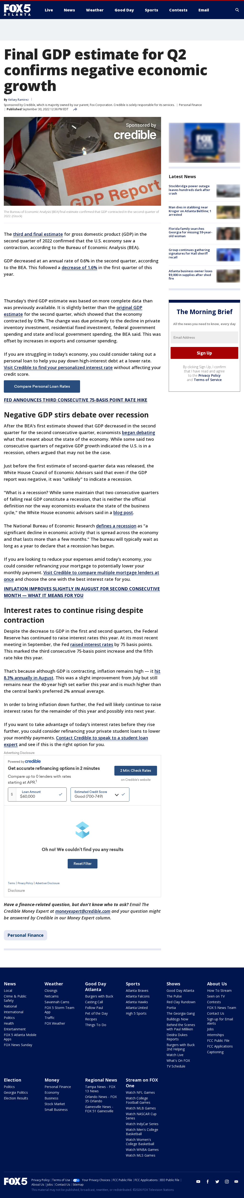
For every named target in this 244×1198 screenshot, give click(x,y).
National (10, 1006)
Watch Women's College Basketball (140, 1141)
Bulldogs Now (177, 1019)
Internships (215, 1035)
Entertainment (15, 1029)
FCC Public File (218, 1040)
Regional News (101, 1080)
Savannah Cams (57, 1002)
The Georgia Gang (181, 1013)
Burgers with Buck (99, 996)
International (13, 1012)
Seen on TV (216, 996)
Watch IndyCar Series (142, 1124)
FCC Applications (220, 1046)
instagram (227, 1181)
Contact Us (215, 1013)
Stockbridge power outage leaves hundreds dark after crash (189, 189)
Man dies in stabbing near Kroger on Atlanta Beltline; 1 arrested (190, 211)
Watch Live (175, 1055)
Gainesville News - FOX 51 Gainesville (99, 1108)
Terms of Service (208, 379)
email (236, 1181)
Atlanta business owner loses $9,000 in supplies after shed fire (190, 275)
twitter (217, 1181)
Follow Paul (94, 1007)
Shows (173, 984)
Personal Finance (190, 105)
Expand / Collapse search (237, 10)
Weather (54, 984)
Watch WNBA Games (142, 1149)
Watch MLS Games (140, 1155)
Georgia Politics (16, 1092)
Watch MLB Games (141, 1108)
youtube (198, 1181)
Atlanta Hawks (137, 1002)
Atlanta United (137, 1007)
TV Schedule (176, 1066)
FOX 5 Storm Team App (59, 1009)
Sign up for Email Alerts (220, 1021)
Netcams (52, 996)
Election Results (16, 1098)
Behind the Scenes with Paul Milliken (181, 1027)
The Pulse (174, 996)
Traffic (50, 1017)
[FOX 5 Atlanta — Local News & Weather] (19, 10)
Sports (133, 984)
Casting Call (94, 1002)
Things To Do (95, 1025)
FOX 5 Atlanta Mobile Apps (20, 1037)
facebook (208, 1181)
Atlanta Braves (137, 990)
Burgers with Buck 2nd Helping (181, 1047)
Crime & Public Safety (15, 998)
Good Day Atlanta (95, 986)
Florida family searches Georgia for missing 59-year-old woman (190, 232)
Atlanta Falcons (138, 996)
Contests (214, 1002)
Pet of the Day (96, 1013)
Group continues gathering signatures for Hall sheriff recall (189, 253)
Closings (51, 990)
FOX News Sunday (18, 1045)
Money (52, 1080)
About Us (217, 984)
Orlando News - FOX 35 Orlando (101, 1098)
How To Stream (219, 990)
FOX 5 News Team (221, 1007)
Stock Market (55, 1104)
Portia (171, 1007)
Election (12, 1080)
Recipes (91, 1019)
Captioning (215, 1052)
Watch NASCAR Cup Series (141, 1116)
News (10, 984)
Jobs (210, 1029)
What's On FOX (178, 1060)
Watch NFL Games (140, 1092)
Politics (9, 1017)
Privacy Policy (209, 375)
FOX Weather (55, 1023)
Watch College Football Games (138, 1100)
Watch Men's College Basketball (142, 1131)
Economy (52, 1092)
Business (51, 1098)
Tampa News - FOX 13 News (100, 1088)
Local (8, 990)
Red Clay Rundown (181, 1002)
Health (9, 1023)
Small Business (56, 1109)
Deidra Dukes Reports (177, 1037)
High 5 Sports (136, 1013)
